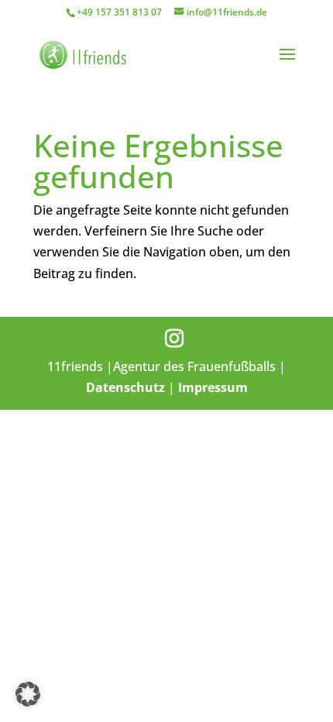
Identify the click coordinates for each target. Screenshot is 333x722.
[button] (28, 694)
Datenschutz (125, 387)
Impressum (213, 387)
